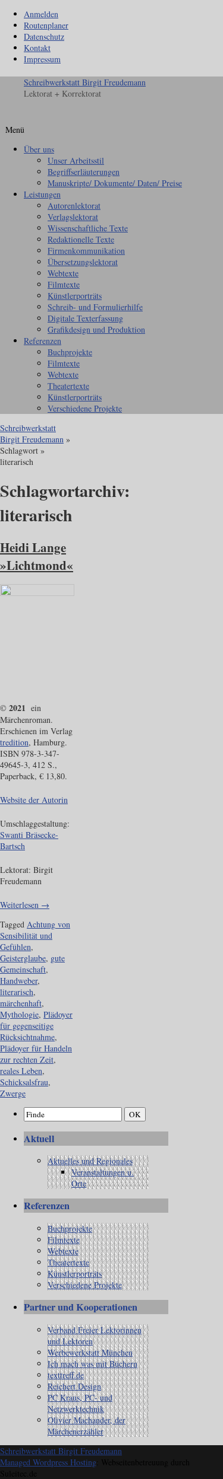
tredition (14, 742)
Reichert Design (74, 1386)
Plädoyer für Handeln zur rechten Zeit (36, 1054)
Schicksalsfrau (24, 1082)
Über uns (39, 149)
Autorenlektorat (74, 205)
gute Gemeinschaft (32, 963)
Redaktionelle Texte (81, 239)
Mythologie (19, 1014)
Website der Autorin (34, 799)
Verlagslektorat (73, 216)
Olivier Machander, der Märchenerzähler (86, 1425)
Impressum (42, 59)
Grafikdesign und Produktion (96, 329)
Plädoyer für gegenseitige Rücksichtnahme (36, 1026)
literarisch (16, 991)
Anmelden (41, 14)
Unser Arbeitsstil (76, 160)
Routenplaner (46, 25)
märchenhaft (21, 1003)
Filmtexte (64, 284)
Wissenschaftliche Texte (88, 228)
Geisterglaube (23, 958)
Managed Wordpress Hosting (48, 1462)
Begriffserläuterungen (84, 171)
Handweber (18, 980)
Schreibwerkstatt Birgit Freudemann (85, 82)
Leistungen (42, 194)
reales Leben (21, 1070)
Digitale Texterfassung (85, 318)
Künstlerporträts (75, 295)
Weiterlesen (24, 904)
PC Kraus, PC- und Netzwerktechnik (80, 1403)
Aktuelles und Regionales (90, 1160)
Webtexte (63, 273)
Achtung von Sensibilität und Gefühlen (35, 935)
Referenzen (42, 340)
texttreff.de (66, 1375)
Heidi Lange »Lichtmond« (36, 556)
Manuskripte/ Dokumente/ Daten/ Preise (115, 183)
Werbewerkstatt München (90, 1352)
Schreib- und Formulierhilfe (95, 307)
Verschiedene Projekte (85, 408)
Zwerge (13, 1093)
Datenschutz (44, 36)
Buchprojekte (70, 352)
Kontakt (37, 47)
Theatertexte (68, 385)
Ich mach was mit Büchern (92, 1363)
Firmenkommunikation (86, 250)
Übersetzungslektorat (83, 261)
